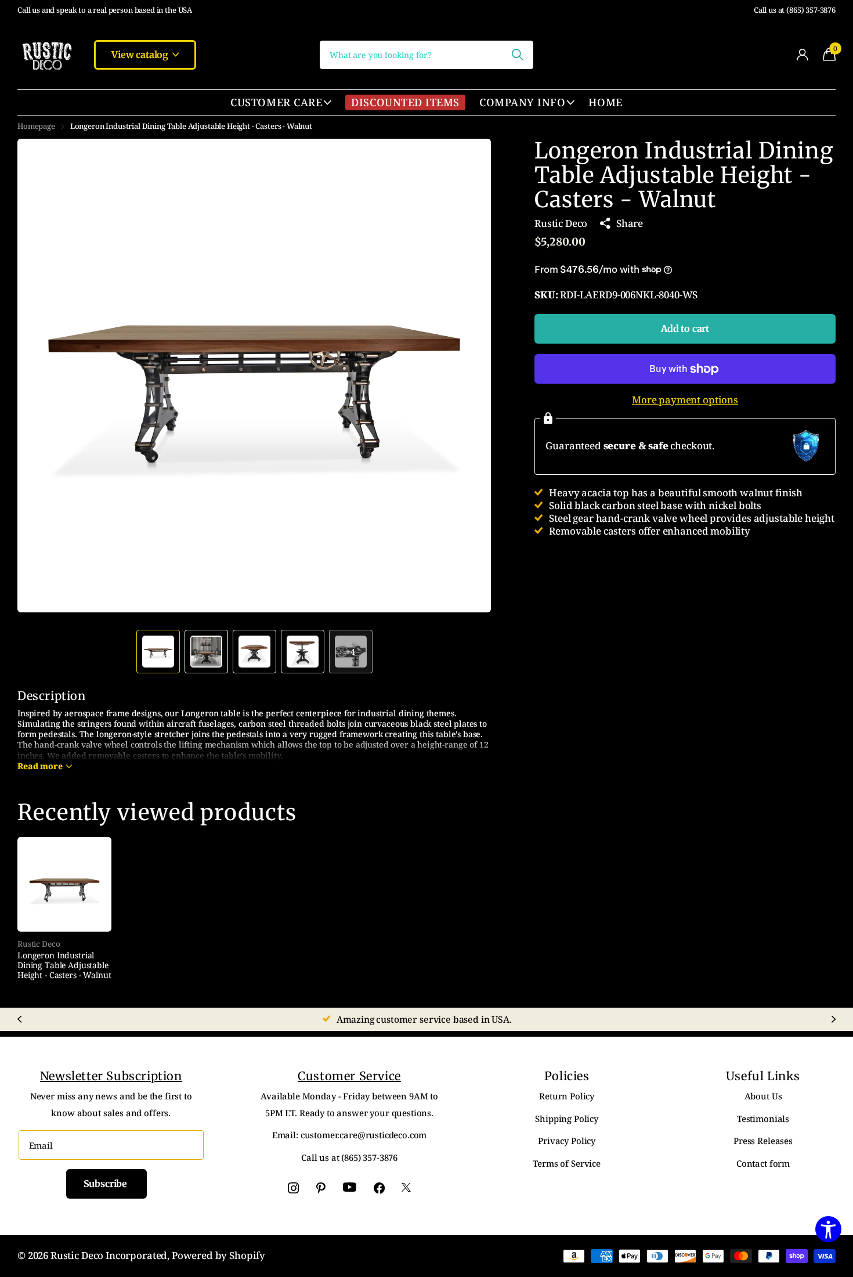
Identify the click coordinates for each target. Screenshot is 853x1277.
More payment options (685, 400)
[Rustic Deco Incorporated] (46, 54)
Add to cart (685, 328)
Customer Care (276, 102)
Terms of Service (567, 1163)
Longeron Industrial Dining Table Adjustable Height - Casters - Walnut (64, 965)
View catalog (141, 54)
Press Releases (763, 1140)
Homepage (36, 126)
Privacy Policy (566, 1140)
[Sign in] (802, 55)
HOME (605, 102)
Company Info (522, 102)
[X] (406, 1188)
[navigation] (158, 651)
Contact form (763, 1163)
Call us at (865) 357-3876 (795, 10)
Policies (567, 1076)
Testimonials (763, 1118)
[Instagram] (293, 1187)
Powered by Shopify (218, 1255)
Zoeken (517, 55)
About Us (763, 1096)
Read (40, 766)
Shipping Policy (566, 1118)
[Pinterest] (321, 1187)
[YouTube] (349, 1187)
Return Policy (566, 1096)
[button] (469, 375)
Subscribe (106, 1183)
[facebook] (379, 1187)
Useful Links (763, 1076)
